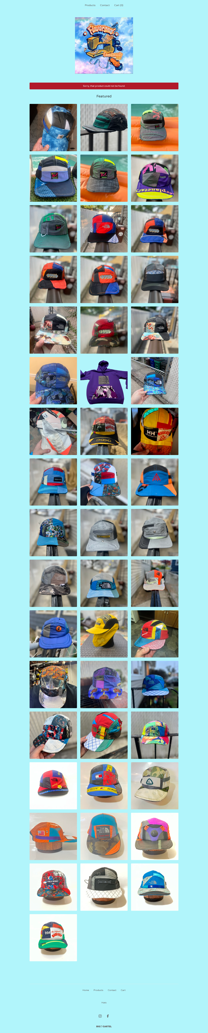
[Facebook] (108, 1016)
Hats (104, 1002)
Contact (105, 5)
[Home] (104, 45)
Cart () (118, 5)
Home (85, 990)
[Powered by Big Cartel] (104, 1026)
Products (90, 5)
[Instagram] (100, 1016)
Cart (123, 990)
